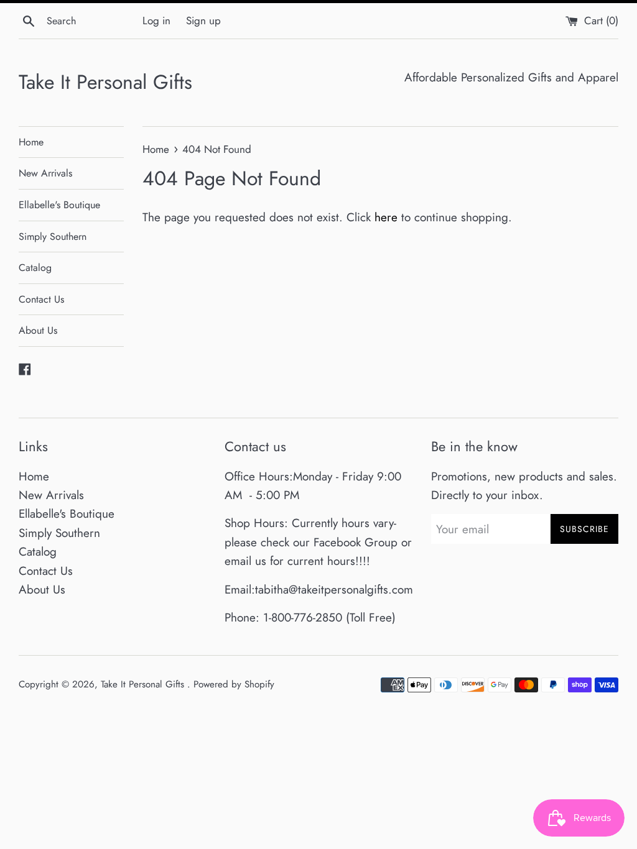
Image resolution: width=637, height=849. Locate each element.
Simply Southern (52, 236)
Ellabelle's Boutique (59, 205)
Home (31, 142)
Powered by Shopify (233, 684)
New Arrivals (45, 173)
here (386, 217)
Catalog (35, 267)
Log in (156, 20)
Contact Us (41, 299)
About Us (38, 330)
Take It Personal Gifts (105, 82)
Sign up (203, 20)
